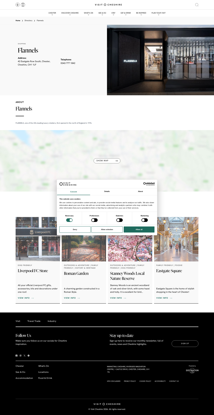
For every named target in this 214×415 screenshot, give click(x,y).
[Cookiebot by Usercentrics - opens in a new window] (145, 184)
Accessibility (160, 381)
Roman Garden (76, 273)
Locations (43, 372)
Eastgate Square (169, 270)
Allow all (139, 229)
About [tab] (140, 191)
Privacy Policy (130, 381)
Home (18, 21)
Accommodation (24, 378)
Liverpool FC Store (33, 270)
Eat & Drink (126, 13)
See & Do (102, 13)
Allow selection (107, 229)
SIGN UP (185, 344)
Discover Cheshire (70, 13)
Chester (52, 13)
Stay (113, 13)
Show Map (102, 161)
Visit (18, 321)
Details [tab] (107, 191)
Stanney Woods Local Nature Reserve (127, 275)
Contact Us (174, 381)
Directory (28, 21)
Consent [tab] (73, 192)
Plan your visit (159, 13)
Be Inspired (141, 13)
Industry (52, 321)
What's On (88, 13)
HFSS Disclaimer (113, 381)
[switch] (94, 220)
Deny (75, 229)
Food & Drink (45, 378)
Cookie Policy (145, 381)
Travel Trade (34, 321)
